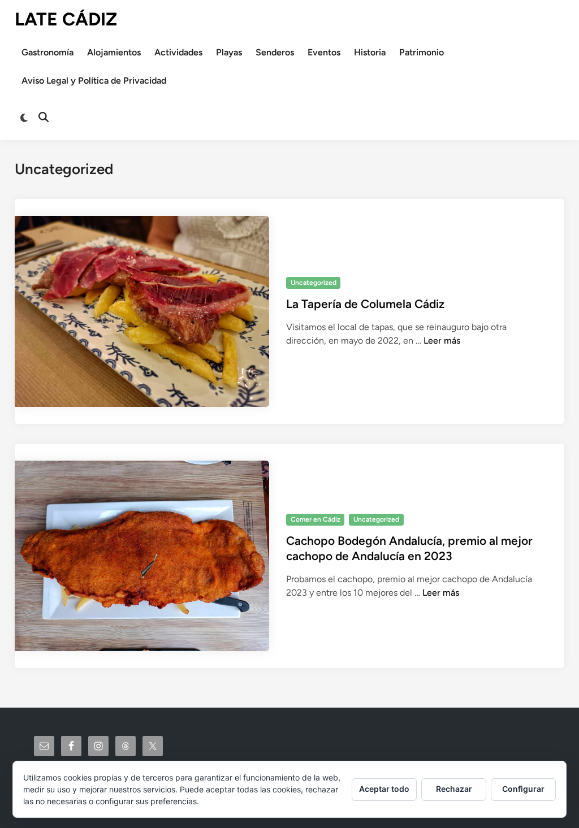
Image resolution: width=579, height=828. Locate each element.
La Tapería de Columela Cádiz (365, 304)
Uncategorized (313, 283)
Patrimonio (421, 52)
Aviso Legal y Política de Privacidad (93, 80)
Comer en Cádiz (315, 519)
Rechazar (454, 789)
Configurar (523, 789)
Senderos (275, 52)
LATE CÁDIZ (66, 19)
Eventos (324, 52)
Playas (229, 52)
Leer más (442, 340)
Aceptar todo (384, 789)
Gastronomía (47, 52)
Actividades (178, 52)
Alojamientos (114, 52)
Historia (370, 52)
